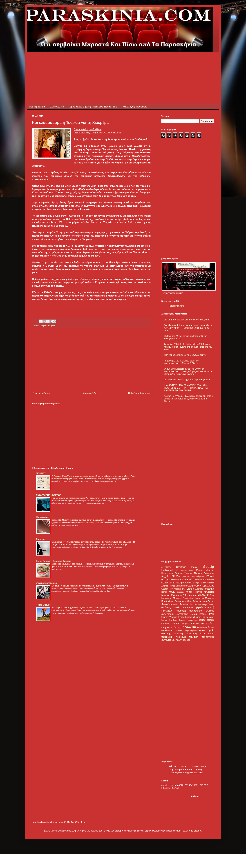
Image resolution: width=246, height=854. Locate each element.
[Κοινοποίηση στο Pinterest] (54, 321)
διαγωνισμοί (167, 611)
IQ (177, 570)
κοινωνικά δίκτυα (205, 627)
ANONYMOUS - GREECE (48, 495)
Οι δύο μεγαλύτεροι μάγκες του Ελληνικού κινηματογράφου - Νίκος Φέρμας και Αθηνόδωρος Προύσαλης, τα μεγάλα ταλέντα (188, 371)
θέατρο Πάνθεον (169, 620)
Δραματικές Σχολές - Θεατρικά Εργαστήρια (93, 106)
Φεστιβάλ (166, 604)
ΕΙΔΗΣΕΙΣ (41, 473)
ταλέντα (180, 640)
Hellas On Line (43, 605)
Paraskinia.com (176, 306)
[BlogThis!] (44, 321)
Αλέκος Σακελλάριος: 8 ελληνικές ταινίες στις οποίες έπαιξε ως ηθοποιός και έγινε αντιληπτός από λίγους (189, 399)
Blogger (197, 831)
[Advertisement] (97, 60)
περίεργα (181, 636)
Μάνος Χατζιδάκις (204, 592)
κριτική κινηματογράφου (187, 630)
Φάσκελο (40, 539)
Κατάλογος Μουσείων (135, 106)
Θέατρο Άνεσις (183, 582)
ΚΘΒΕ (172, 592)
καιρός (185, 623)
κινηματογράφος (170, 627)
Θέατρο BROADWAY (204, 580)
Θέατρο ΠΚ (167, 589)
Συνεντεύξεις (57, 106)
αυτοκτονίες (188, 607)
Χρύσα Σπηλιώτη (181, 604)
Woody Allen (187, 570)
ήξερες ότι (195, 604)
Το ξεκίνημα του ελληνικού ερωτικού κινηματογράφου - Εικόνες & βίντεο (181, 362)
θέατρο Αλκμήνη (169, 617)
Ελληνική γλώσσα (179, 579)
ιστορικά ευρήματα (170, 623)
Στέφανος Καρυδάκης (203, 601)
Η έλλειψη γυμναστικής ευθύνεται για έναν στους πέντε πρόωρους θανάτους (85, 607)
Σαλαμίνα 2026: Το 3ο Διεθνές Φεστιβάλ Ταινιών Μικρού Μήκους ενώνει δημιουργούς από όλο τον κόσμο (188, 347)
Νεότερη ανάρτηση (42, 393)
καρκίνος (195, 623)
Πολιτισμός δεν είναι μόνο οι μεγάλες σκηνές (185, 355)
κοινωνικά (188, 627)
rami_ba (181, 831)
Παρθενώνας (167, 601)
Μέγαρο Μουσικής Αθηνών (176, 595)
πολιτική (193, 636)
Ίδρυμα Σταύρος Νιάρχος (188, 573)
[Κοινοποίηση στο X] (48, 321)
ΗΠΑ (191, 579)
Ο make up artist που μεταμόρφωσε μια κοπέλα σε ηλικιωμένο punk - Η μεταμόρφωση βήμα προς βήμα (188, 328)
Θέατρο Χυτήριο (195, 589)
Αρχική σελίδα (37, 106)
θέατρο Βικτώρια (186, 617)
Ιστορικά (209, 588)
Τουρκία (51, 326)
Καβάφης (180, 592)
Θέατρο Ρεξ (179, 589)
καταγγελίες (207, 623)
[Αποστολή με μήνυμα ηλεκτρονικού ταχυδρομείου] (41, 321)
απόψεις (166, 607)
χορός (187, 640)
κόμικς (202, 630)
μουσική (178, 633)
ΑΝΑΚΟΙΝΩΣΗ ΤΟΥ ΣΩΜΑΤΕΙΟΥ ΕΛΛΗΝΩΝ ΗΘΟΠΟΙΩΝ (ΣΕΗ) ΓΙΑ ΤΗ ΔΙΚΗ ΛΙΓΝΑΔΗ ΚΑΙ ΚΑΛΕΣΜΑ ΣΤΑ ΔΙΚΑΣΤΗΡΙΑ (186, 388)
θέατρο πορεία (206, 620)
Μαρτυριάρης (42, 517)
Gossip (208, 566)
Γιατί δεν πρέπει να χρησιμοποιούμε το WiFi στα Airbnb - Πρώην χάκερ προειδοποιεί (88, 498)
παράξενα (166, 636)
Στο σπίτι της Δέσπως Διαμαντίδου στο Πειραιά (186, 319)
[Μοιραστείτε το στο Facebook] (51, 321)
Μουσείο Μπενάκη (204, 598)
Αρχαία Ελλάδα (170, 576)
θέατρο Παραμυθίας (188, 620)
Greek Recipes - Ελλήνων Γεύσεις (53, 561)
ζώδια (194, 613)
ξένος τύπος (207, 633)
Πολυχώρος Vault (183, 601)
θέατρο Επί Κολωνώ (204, 617)
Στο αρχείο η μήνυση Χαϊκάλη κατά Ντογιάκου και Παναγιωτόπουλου (81, 586)
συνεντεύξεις (168, 639)
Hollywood (167, 570)
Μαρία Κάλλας (200, 595)
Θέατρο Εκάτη (199, 583)
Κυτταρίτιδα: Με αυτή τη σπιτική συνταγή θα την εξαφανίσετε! (78, 520)
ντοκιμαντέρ (191, 633)
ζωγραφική (182, 613)
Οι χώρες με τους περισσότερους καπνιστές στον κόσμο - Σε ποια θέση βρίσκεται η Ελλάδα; (92, 542)
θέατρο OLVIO (206, 614)
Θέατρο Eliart (168, 582)
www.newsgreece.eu (46, 583)
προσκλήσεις (208, 637)
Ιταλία (164, 592)
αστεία (176, 607)
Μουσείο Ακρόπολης (183, 598)
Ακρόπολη (209, 573)
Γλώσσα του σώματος (193, 576)
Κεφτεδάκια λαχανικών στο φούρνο (67, 564)
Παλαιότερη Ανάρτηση (139, 393)
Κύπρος (190, 592)
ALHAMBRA (166, 567)
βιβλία (199, 607)
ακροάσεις (208, 604)
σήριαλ (44, 326)
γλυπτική (209, 607)
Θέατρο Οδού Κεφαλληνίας (200, 586)
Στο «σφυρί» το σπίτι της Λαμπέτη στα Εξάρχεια (187, 379)
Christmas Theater (187, 567)
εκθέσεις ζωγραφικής (189, 610)
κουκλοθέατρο (168, 630)
